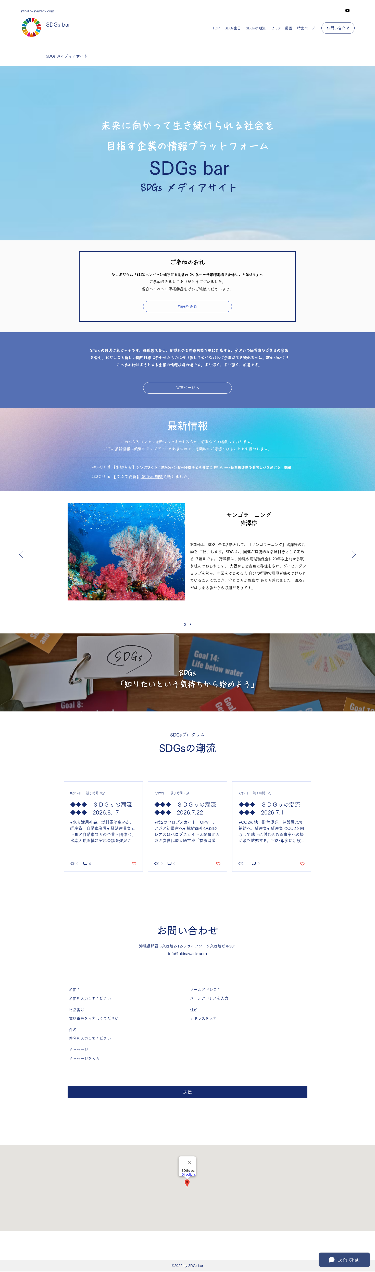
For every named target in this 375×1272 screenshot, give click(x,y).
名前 (73, 989)
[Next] (354, 555)
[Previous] (21, 555)
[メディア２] (190, 624)
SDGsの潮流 (152, 477)
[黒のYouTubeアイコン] (347, 10)
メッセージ (78, 1050)
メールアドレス (203, 989)
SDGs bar (58, 24)
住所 (194, 1010)
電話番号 (76, 1010)
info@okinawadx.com (187, 954)
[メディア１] (184, 624)
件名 (73, 1030)
